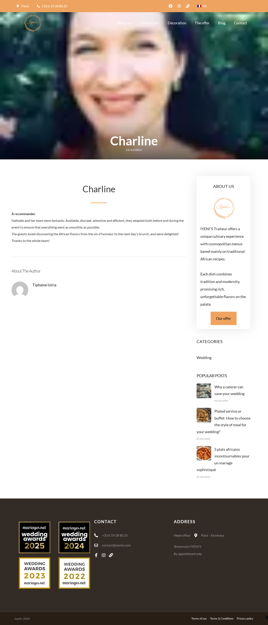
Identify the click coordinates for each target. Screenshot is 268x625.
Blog (221, 23)
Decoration (177, 23)
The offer (202, 23)
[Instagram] (179, 6)
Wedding (204, 357)
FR (204, 6)
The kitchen (149, 23)
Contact (240, 23)
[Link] (188, 6)
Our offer (223, 318)
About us (124, 23)
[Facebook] (170, 6)
